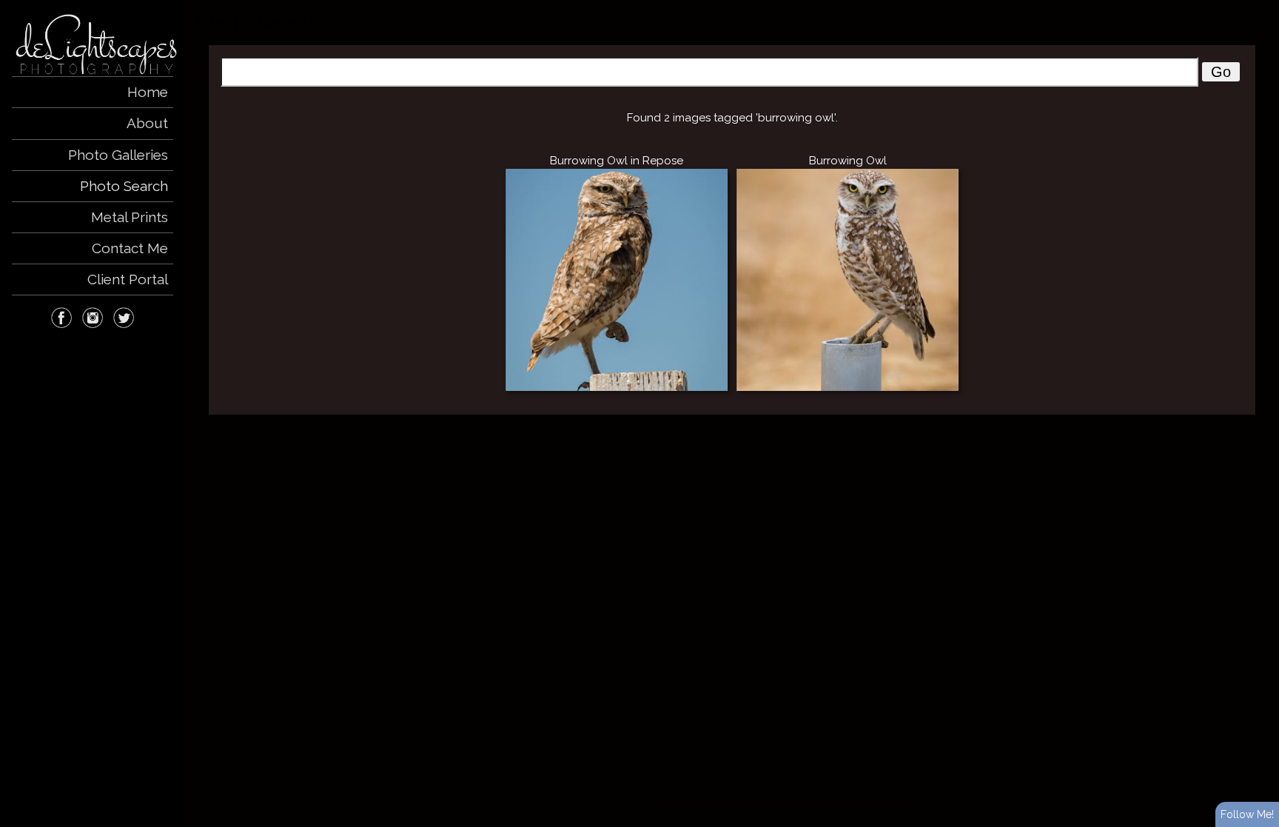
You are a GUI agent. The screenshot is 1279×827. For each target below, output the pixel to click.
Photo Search (124, 186)
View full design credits (871, 803)
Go (1221, 72)
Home (147, 92)
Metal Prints (129, 217)
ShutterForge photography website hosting (740, 803)
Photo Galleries (118, 155)
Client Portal (127, 279)
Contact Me (130, 248)
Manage (1259, 7)
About (147, 123)
